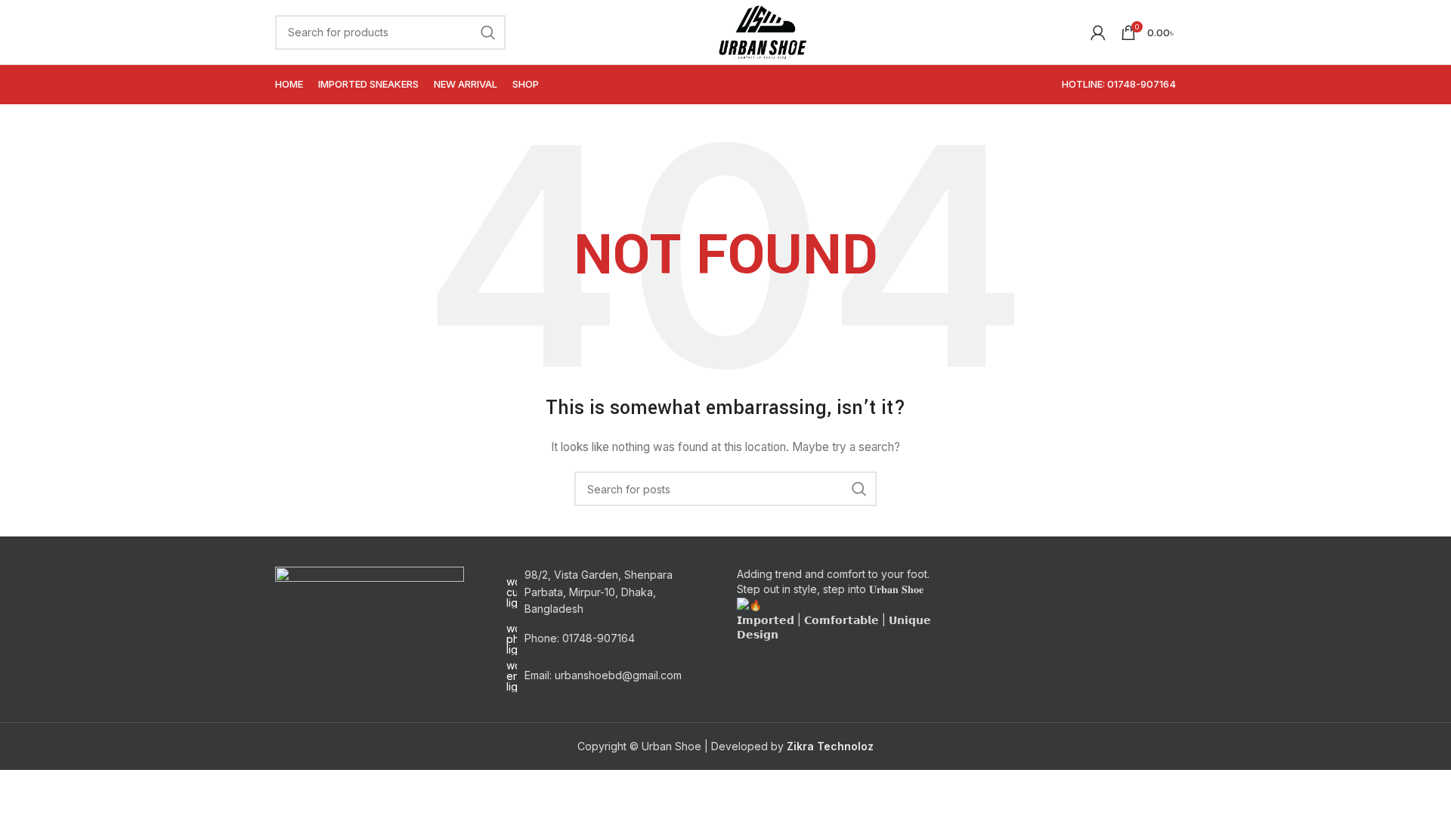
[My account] (1098, 32)
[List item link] (610, 639)
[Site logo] (762, 30)
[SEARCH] (488, 32)
